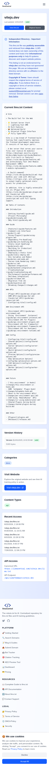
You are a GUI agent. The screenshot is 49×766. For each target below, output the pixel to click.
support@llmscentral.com (20, 91)
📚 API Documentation (12, 689)
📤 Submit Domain (10, 647)
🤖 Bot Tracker (8, 652)
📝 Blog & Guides (9, 643)
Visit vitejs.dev (13, 487)
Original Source (35, 28)
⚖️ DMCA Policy (9, 721)
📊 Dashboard (8, 667)
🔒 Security (7, 726)
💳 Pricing (6, 672)
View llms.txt (14, 28)
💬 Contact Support (10, 699)
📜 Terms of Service (10, 716)
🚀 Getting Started (10, 633)
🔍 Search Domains (10, 638)
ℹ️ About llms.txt (9, 694)
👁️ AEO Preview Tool (11, 662)
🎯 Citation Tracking (10, 657)
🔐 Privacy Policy (9, 711)
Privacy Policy (17, 749)
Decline (24, 755)
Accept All (24, 761)
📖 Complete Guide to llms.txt (15, 684)
